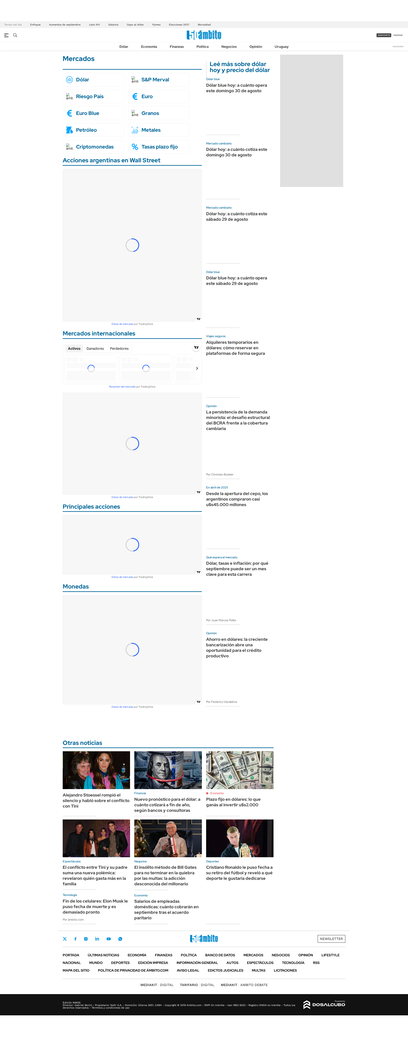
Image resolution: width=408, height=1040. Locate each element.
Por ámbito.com (73, 919)
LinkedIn (97, 939)
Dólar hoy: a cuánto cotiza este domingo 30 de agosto (236, 152)
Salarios (113, 24)
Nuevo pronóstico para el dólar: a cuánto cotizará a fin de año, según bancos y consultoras (167, 805)
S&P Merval (155, 79)
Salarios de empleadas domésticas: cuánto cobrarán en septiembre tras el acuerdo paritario (166, 910)
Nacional (72, 963)
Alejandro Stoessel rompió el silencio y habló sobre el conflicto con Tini (96, 800)
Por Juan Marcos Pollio (221, 620)
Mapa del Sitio (76, 970)
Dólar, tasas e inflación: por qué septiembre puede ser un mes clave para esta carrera (237, 568)
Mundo (96, 963)
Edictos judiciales (225, 970)
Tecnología (293, 963)
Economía (149, 46)
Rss (316, 963)
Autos (232, 963)
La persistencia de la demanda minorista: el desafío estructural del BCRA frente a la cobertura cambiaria (238, 420)
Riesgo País (90, 96)
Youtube (108, 939)
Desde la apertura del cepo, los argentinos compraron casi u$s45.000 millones (237, 499)
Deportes (120, 963)
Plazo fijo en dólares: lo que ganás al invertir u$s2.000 (233, 802)
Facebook (75, 939)
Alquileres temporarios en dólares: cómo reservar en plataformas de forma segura (235, 348)
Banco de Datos (220, 955)
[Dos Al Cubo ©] (324, 1004)
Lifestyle (331, 955)
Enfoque (35, 24)
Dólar (123, 46)
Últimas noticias (103, 955)
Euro (147, 96)
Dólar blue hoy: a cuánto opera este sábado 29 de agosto (236, 280)
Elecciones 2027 (179, 24)
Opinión (255, 46)
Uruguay (282, 46)
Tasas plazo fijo (160, 146)
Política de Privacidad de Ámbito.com (133, 970)
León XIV (94, 24)
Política (203, 46)
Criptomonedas (95, 146)
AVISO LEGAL (188, 970)
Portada (71, 955)
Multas (258, 970)
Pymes (156, 24)
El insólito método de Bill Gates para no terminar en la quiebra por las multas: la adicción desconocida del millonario (165, 876)
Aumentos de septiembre (65, 24)
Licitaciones (285, 970)
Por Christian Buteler (220, 474)
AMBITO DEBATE (244, 985)
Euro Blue (87, 113)
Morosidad (204, 24)
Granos (150, 113)
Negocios (229, 46)
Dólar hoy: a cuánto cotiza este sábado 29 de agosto (236, 216)
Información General (197, 963)
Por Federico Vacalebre (221, 702)
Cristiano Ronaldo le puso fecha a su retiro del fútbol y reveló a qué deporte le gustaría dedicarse (239, 873)
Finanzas (177, 46)
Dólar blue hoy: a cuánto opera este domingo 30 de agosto (236, 87)
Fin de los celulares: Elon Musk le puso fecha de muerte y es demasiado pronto (95, 906)
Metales (151, 130)
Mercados (253, 955)
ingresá (398, 35)
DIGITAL (157, 985)
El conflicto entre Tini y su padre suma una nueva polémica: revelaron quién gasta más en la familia (95, 876)
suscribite (384, 35)
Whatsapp (120, 939)
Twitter (65, 939)
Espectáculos (260, 963)
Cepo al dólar (135, 24)
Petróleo (86, 130)
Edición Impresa (153, 963)
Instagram (86, 939)
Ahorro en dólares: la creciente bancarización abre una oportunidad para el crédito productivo (237, 648)
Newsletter (398, 46)
